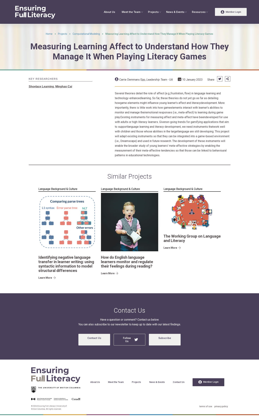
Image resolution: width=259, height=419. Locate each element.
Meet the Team (131, 12)
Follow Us (127, 339)
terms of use (205, 406)
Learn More (45, 277)
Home (49, 33)
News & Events (175, 12)
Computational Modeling (86, 33)
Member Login (210, 382)
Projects (153, 12)
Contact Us (94, 338)
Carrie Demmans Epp (132, 79)
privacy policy (221, 406)
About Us (109, 12)
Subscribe (164, 338)
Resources (198, 12)
